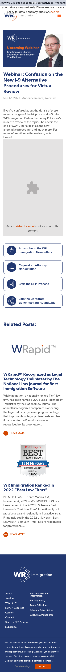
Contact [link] (9, 617)
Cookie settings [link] (22, 666)
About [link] (8, 594)
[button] (59, 15)
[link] (33, 581)
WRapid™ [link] (11, 603)
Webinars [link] (50, 98)
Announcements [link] (32, 98)
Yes (53, 12)
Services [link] (9, 598)
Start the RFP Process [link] (16, 622)
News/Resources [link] (14, 608)
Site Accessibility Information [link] (39, 595)
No (57, 12)
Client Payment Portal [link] (42, 615)
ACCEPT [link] (43, 666)
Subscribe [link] (10, 627)
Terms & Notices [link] (39, 605)
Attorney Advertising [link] (41, 610)
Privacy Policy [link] (37, 601)
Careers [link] (9, 613)
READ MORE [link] (17, 433)
